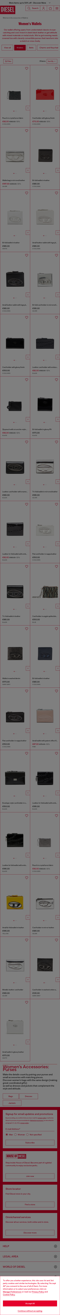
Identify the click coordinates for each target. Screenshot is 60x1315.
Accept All (30, 1303)
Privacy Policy (38, 1292)
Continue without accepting (30, 1311)
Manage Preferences (12, 1292)
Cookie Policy (9, 1294)
